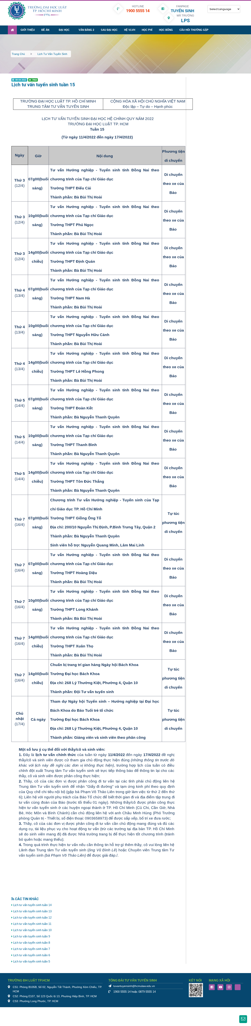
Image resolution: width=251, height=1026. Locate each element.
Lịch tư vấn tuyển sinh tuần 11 (32, 923)
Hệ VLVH (129, 29)
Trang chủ (18, 53)
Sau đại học (109, 29)
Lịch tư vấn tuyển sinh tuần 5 (31, 961)
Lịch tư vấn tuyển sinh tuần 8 (31, 942)
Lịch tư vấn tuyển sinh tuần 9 (31, 936)
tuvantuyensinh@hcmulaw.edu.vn (134, 986)
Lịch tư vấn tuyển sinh (52, 53)
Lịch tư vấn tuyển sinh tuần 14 (32, 905)
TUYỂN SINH (182, 11)
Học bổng (166, 29)
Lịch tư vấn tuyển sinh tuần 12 (32, 917)
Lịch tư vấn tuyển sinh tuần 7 (31, 949)
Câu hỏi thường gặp (193, 29)
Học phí (147, 29)
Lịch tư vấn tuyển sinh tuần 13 (32, 911)
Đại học (64, 29)
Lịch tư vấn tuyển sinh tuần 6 (31, 955)
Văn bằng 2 (86, 29)
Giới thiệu (28, 29)
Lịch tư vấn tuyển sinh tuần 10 (32, 930)
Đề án (45, 29)
